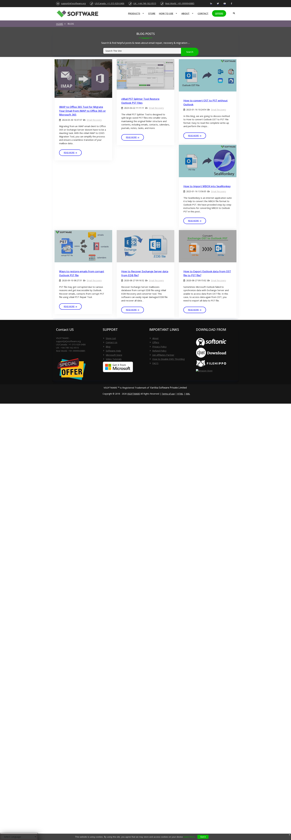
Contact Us (111, 342)
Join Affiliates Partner (163, 354)
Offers (219, 13)
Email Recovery (94, 119)
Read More (69, 152)
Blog (108, 346)
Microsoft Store (114, 354)
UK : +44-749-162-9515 (144, 3)
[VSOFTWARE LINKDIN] (211, 3)
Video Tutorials (114, 358)
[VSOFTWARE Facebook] (231, 3)
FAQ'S (155, 363)
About (185, 13)
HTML (180, 393)
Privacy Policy (159, 346)
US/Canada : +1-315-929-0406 (109, 3)
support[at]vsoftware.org (73, 3)
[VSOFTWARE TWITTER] (217, 3)
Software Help (113, 350)
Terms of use (168, 393)
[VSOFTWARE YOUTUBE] (224, 3)
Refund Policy (159, 350)
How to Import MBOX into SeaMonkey (207, 186)
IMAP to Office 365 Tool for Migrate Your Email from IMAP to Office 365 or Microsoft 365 (82, 110)
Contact (203, 13)
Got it (203, 837)
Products (134, 13)
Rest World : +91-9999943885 (179, 3)
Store (151, 13)
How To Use (166, 13)
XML (188, 393)
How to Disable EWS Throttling (168, 358)
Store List (111, 338)
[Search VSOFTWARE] (233, 12)
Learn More (189, 837)
